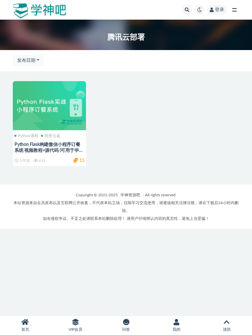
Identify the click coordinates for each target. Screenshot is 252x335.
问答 (126, 329)
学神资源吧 (130, 195)
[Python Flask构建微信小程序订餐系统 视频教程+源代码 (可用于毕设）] (49, 105)
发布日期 (26, 60)
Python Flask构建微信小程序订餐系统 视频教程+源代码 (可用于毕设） (47, 150)
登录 (219, 10)
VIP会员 (75, 329)
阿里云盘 (52, 136)
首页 (25, 329)
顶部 (227, 329)
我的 (176, 329)
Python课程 (28, 136)
